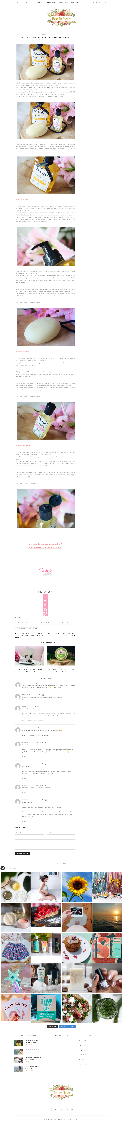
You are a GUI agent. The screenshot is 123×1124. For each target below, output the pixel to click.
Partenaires (75, 2)
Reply (40, 683)
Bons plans (63, 2)
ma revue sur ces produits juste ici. (54, 94)
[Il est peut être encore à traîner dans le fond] (107, 1008)
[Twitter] (93, 2)
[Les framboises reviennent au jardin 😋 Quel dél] (46, 917)
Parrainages (51, 2)
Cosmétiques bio (21, 629)
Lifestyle (81, 1054)
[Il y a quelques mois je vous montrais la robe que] (16, 948)
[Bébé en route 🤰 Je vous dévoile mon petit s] (77, 917)
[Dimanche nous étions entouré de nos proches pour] (107, 887)
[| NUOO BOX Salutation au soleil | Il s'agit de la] (46, 948)
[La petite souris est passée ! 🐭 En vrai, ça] (16, 1008)
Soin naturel (32, 629)
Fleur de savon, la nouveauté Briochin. (45, 37)
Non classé (82, 1064)
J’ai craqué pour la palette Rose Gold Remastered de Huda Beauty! (29, 635)
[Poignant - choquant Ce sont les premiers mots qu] (46, 1008)
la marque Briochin (43, 87)
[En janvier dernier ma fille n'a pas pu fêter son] (16, 978)
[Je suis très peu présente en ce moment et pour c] (46, 887)
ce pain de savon (42, 383)
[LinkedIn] (102, 2)
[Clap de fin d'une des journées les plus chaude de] (107, 917)
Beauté (45, 34)
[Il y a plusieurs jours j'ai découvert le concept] (77, 948)
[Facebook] (91, 2)
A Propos (29, 2)
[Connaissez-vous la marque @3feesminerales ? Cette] (16, 917)
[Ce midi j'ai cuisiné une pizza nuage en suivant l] (77, 1008)
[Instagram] (96, 2)
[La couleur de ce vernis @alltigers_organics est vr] (107, 978)
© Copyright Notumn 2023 (54, 1119)
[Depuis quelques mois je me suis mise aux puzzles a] (107, 948)
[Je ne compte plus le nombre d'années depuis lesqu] (77, 978)
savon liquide (22, 213)
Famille (81, 1050)
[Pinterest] (99, 2)
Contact (40, 2)
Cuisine (81, 1045)
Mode (26, 1044)
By (25, 622)
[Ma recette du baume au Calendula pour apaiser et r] (16, 887)
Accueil (20, 2)
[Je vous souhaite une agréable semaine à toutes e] (77, 887)
